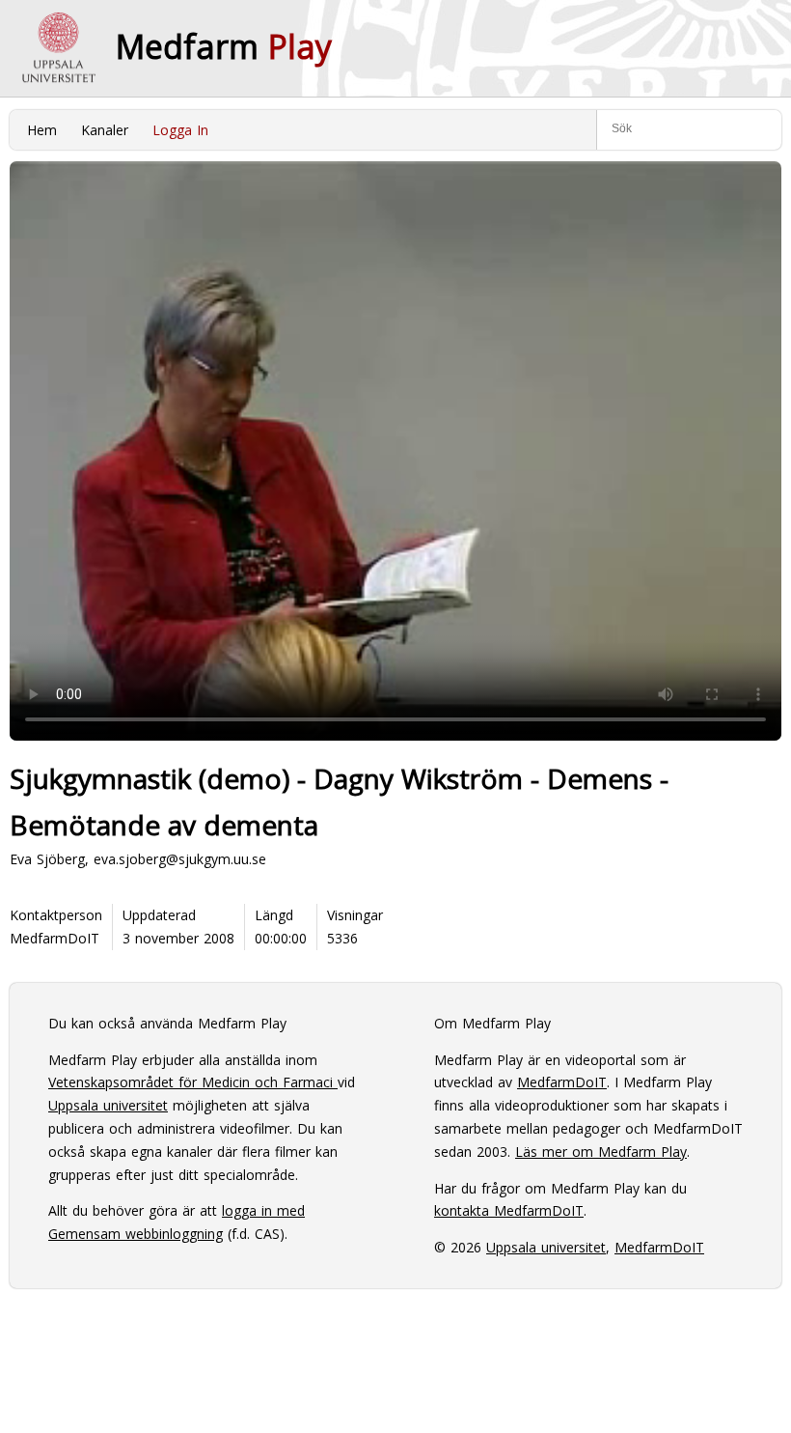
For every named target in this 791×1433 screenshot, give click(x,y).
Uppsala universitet (108, 1105)
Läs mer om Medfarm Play (601, 1151)
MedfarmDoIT (54, 938)
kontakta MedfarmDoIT (509, 1210)
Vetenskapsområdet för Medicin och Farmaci (193, 1082)
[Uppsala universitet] (57, 48)
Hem (42, 130)
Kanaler (104, 130)
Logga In (180, 130)
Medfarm (224, 46)
